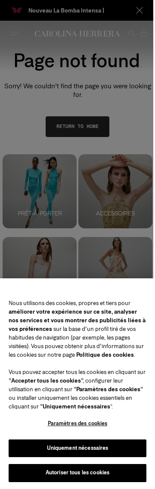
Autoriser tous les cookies (77, 472)
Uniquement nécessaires (77, 448)
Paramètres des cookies (78, 423)
